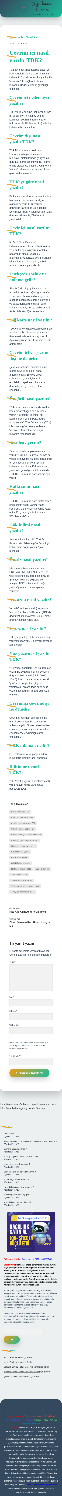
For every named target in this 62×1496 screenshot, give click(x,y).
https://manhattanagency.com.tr (17, 1108)
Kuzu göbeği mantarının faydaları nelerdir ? (22, 1156)
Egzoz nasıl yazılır (19, 857)
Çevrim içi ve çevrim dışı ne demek (26, 835)
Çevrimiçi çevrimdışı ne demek (24, 840)
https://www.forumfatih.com (15, 1104)
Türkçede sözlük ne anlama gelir (25, 886)
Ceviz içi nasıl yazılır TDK (22, 817)
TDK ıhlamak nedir (19, 875)
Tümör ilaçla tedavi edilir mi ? (16, 1179)
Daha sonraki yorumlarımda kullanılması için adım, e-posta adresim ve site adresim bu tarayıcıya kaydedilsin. (28, 1046)
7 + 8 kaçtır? (15, 1056)
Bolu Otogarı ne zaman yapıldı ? (17, 1195)
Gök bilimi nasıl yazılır (20, 863)
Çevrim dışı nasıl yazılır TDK (23, 823)
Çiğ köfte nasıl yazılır (20, 852)
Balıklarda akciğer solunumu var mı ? (20, 1172)
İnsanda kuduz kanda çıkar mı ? (17, 1202)
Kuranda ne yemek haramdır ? (17, 1164)
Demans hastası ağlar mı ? (15, 1149)
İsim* (11, 997)
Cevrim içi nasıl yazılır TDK (22, 829)
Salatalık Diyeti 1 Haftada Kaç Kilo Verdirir (22, 1367)
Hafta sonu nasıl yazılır (21, 869)
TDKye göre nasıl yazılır (21, 880)
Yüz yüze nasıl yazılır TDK (22, 892)
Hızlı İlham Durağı (42, 7)
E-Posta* (13, 1011)
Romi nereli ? (9, 1134)
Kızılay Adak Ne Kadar (13, 1357)
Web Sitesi (14, 1025)
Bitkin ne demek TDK (20, 812)
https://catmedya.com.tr (43, 1104)
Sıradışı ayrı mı (42, 869)
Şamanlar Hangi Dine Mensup (17, 1376)
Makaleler (22, 804)
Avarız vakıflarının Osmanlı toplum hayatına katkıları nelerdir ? (30, 1141)
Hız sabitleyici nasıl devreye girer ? (19, 1187)
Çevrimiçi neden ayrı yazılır (23, 846)
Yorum (12, 962)
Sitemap (40, 1108)
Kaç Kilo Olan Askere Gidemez (27, 911)
